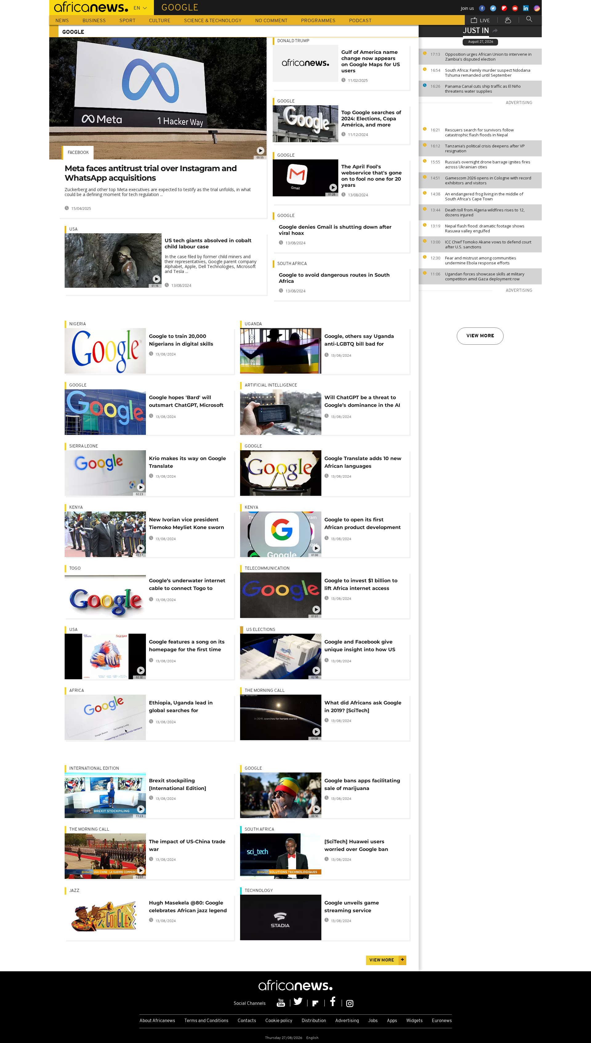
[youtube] (281, 1003)
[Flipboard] (316, 1003)
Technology (259, 891)
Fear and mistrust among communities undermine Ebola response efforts (480, 260)
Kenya (76, 507)
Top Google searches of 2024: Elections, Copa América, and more (371, 119)
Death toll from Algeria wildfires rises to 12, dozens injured (485, 212)
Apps (392, 1021)
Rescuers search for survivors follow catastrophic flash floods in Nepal (479, 132)
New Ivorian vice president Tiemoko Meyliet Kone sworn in (186, 524)
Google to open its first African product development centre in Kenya (362, 524)
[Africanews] (88, 6)
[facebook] (333, 1003)
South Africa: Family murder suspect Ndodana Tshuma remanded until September (487, 73)
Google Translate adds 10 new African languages (362, 462)
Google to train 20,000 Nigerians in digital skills (181, 340)
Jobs (373, 1021)
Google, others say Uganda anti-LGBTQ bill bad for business (359, 341)
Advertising (347, 1021)
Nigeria (77, 324)
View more (480, 336)
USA (73, 229)
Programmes (318, 20)
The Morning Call (265, 690)
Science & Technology (213, 20)
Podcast (360, 20)
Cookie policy (278, 1021)
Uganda (253, 324)
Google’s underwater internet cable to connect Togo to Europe (187, 585)
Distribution (314, 1021)
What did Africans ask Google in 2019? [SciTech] (362, 706)
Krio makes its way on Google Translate (187, 462)
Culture (160, 20)
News (62, 20)
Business (94, 20)
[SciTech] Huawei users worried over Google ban (356, 845)
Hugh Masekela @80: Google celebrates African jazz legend (188, 906)
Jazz (74, 891)
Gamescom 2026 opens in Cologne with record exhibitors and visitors (488, 180)
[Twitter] (299, 1003)
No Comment (271, 20)
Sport (127, 20)
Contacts (247, 1021)
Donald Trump (293, 41)
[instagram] (350, 1003)
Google (286, 101)
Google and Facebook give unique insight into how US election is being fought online (359, 647)
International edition (94, 768)
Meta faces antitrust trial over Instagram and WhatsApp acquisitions (151, 173)
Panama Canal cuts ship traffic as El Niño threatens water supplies (483, 89)
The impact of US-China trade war (187, 845)
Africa (76, 690)
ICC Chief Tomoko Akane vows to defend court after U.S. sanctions (488, 244)
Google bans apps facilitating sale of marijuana (362, 784)
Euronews (442, 1021)
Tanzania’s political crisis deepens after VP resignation (485, 148)
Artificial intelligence (271, 385)
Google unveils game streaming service (351, 906)
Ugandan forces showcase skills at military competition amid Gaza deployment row (485, 276)
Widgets (414, 1021)
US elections (260, 630)
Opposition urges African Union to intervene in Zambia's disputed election (488, 57)
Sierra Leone (83, 446)
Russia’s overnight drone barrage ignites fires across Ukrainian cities (487, 164)
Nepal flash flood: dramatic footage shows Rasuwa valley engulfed (485, 228)
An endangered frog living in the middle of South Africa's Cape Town (484, 196)
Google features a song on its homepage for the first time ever (187, 647)
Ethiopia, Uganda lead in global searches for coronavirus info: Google (181, 708)
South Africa (292, 264)
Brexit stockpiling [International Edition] (177, 784)
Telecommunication (267, 568)
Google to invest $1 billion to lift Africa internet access (360, 584)
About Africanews (157, 1021)
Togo (75, 568)
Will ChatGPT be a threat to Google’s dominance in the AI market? (362, 402)
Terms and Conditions (206, 1021)
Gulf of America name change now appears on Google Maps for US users (370, 61)
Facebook (78, 152)
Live (484, 20)
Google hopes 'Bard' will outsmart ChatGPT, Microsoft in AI (186, 402)
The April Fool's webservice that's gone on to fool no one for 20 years (371, 176)
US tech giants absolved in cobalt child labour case (208, 244)
